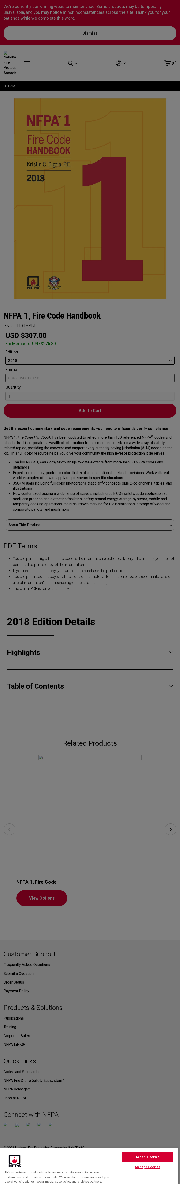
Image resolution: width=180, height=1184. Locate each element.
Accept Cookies (147, 1157)
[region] (89, 1165)
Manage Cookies (147, 1167)
